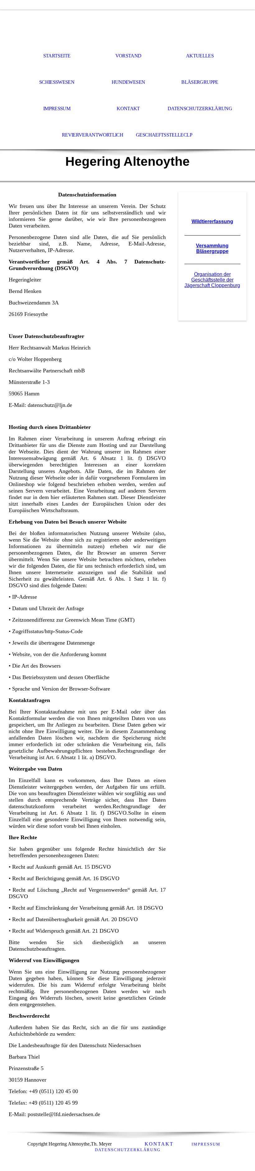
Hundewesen (128, 82)
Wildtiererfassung (212, 221)
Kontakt (128, 108)
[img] (127, 27)
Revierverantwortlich (92, 134)
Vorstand (128, 55)
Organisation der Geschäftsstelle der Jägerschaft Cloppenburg (212, 280)
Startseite (57, 55)
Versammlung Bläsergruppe (212, 248)
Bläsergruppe (199, 82)
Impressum (56, 108)
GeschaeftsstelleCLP (164, 134)
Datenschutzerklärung (200, 108)
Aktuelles (200, 55)
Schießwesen (56, 82)
